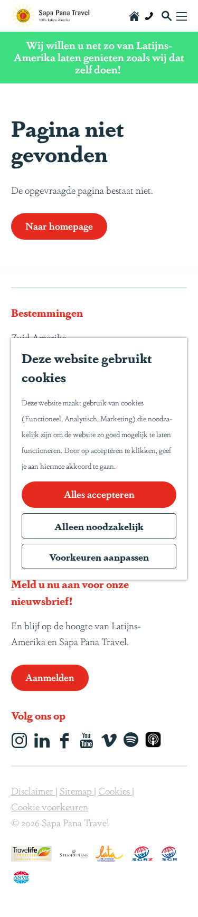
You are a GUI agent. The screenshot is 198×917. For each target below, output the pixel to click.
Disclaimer (33, 790)
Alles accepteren (99, 493)
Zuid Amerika (39, 337)
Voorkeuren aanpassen (99, 556)
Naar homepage (59, 225)
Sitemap (77, 790)
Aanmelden (49, 677)
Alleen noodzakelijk (99, 526)
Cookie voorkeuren (49, 806)
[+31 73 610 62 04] (149, 16)
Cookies (115, 790)
